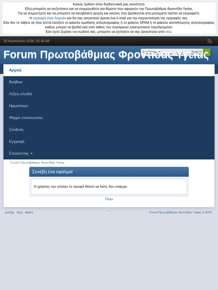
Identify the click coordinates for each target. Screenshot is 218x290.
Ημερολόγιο (18, 106)
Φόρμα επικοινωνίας (26, 118)
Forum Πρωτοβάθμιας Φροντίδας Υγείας (106, 54)
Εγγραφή (16, 141)
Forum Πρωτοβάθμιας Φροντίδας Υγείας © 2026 (180, 212)
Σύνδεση (16, 129)
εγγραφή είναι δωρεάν (49, 18)
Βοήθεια (15, 82)
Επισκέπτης (19, 153)
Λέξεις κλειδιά (20, 94)
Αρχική (15, 70)
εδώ (168, 32)
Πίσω (109, 199)
